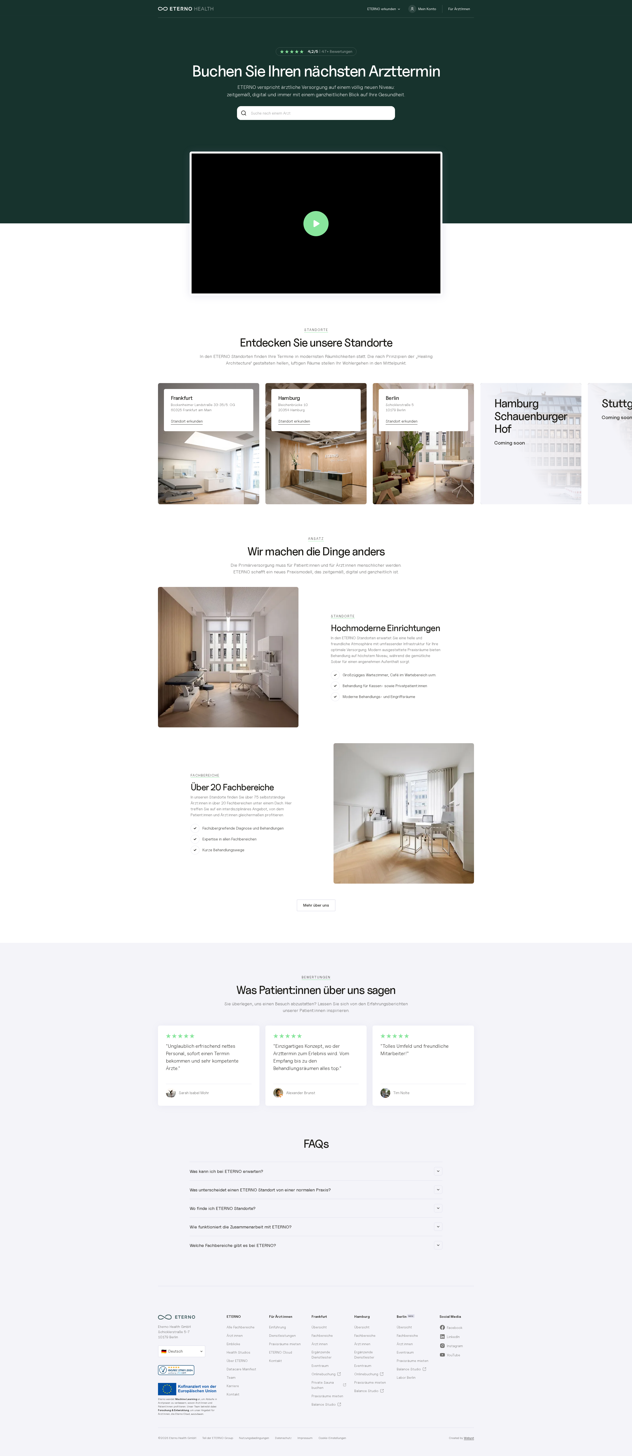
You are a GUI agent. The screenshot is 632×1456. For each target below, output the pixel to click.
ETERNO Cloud (280, 1352)
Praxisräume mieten (285, 1344)
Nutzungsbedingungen (254, 1438)
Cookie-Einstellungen (332, 1438)
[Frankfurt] (208, 444)
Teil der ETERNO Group (217, 1438)
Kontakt (233, 1394)
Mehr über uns (316, 905)
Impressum (305, 1438)
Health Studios (238, 1352)
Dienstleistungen (282, 1335)
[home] (185, 9)
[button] (383, 8)
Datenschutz (283, 1438)
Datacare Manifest (241, 1369)
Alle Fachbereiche (241, 1327)
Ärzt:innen (235, 1335)
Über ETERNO (237, 1361)
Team (231, 1377)
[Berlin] (423, 444)
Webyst (469, 1438)
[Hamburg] (316, 444)
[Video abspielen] (316, 223)
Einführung (277, 1327)
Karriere (233, 1386)
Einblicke (233, 1344)
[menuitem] (329, 1327)
